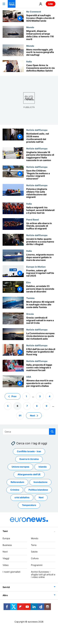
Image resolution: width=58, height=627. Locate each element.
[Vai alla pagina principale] (11, 4)
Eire (28, 282)
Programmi (36, 565)
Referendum (17, 482)
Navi (41, 497)
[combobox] (29, 431)
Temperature (29, 505)
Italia (29, 61)
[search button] (52, 431)
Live (50, 3)
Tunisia (30, 298)
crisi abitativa (22, 497)
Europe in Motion (36, 266)
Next (32, 415)
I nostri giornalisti (11, 571)
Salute (34, 551)
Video (6, 565)
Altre (5, 595)
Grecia (30, 314)
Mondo (30, 27)
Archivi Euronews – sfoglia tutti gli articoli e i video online (43, 574)
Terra (33, 545)
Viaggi (6, 558)
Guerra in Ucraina (29, 459)
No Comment (33, 11)
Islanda (43, 466)
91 (20, 415)
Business (7, 545)
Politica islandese (38, 489)
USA (28, 376)
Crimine (14, 489)
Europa (6, 538)
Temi (5, 531)
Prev (13, 396)
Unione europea (20, 466)
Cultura (35, 558)
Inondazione (40, 482)
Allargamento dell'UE (29, 474)
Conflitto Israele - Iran (29, 451)
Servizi (6, 587)
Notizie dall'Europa (36, 130)
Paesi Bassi (32, 219)
